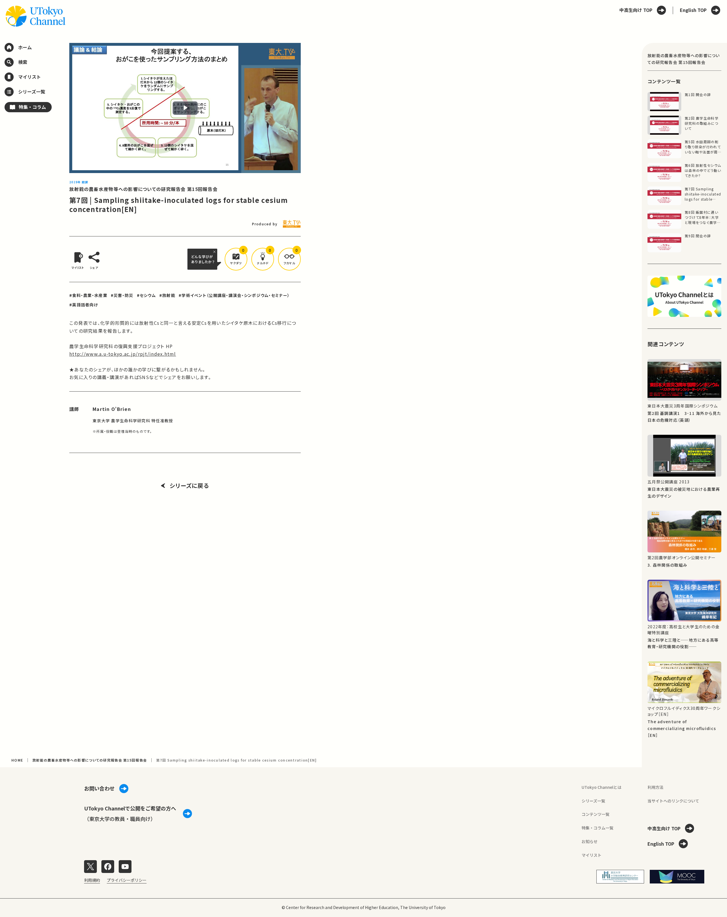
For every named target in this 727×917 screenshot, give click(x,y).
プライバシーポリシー (127, 880)
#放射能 (167, 295)
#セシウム (146, 295)
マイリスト (591, 855)
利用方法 (655, 787)
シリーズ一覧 (593, 801)
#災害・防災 (122, 295)
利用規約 (92, 880)
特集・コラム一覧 (597, 828)
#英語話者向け (83, 304)
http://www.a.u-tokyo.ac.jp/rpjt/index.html (122, 353)
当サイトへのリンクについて (673, 801)
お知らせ (590, 841)
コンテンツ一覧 (595, 814)
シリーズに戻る (189, 486)
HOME (17, 760)
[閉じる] (215, 252)
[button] (236, 259)
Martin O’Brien (112, 409)
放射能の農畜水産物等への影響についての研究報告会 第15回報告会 (143, 189)
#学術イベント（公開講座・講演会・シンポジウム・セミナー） (234, 295)
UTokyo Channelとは (601, 787)
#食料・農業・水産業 (88, 295)
